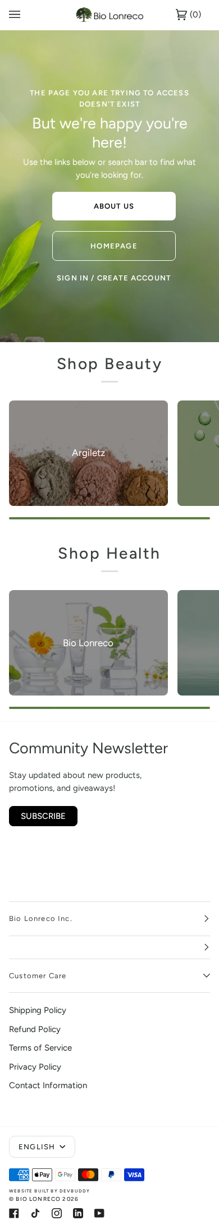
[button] (109, 947)
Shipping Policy (37, 1010)
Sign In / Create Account (114, 278)
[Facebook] (14, 1213)
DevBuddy (75, 1191)
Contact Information (48, 1085)
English (38, 1147)
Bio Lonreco (38, 1199)
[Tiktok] (35, 1213)
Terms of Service (40, 1048)
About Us (114, 206)
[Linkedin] (78, 1213)
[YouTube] (99, 1213)
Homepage (113, 246)
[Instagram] (57, 1213)
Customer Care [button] (37, 975)
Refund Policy (35, 1029)
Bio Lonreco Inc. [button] (40, 918)
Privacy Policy (35, 1067)
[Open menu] (26, 15)
